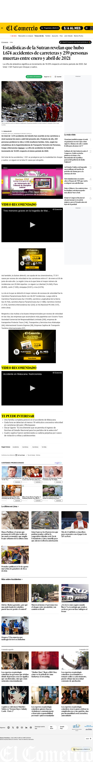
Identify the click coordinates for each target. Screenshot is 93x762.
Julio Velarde (68, 36)
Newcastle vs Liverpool (25, 36)
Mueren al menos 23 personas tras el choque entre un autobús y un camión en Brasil (44, 607)
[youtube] (22, 727)
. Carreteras (35, 447)
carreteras (25, 447)
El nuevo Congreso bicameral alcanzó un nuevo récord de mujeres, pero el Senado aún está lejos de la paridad (75, 201)
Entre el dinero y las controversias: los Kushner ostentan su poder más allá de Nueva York (76, 190)
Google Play (62, 727)
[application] (32, 225)
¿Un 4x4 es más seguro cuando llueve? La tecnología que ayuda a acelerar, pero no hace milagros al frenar (74, 608)
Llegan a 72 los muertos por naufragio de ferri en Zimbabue (13, 638)
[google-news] (31, 727)
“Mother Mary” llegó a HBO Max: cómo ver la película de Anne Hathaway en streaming (44, 674)
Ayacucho (55, 36)
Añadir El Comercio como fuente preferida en (75, 42)
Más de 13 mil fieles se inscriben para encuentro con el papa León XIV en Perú (74, 534)
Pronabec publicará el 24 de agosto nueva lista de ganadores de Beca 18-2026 (14, 568)
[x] (13, 727)
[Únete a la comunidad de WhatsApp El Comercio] (34, 76)
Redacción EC (8, 131)
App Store (51, 727)
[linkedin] (26, 727)
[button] (32, 225)
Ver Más (44, 447)
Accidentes (16, 447)
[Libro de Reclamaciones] (89, 727)
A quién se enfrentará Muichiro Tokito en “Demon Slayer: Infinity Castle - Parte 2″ (14, 709)
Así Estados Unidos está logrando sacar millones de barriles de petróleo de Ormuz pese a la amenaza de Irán (75, 170)
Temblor (47, 36)
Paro (61, 36)
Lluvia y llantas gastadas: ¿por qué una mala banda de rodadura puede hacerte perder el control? (14, 607)
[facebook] (8, 727)
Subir (87, 738)
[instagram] (17, 727)
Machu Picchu (78, 36)
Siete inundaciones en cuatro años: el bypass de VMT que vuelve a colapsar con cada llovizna (76, 181)
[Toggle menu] (2, 28)
